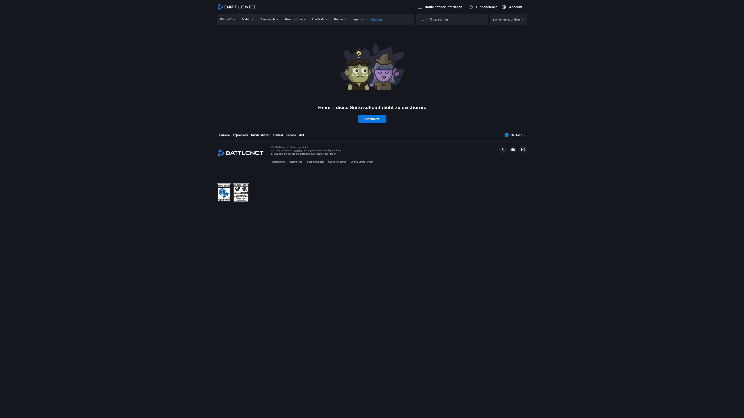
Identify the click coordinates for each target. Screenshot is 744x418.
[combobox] (455, 19)
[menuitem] (228, 19)
